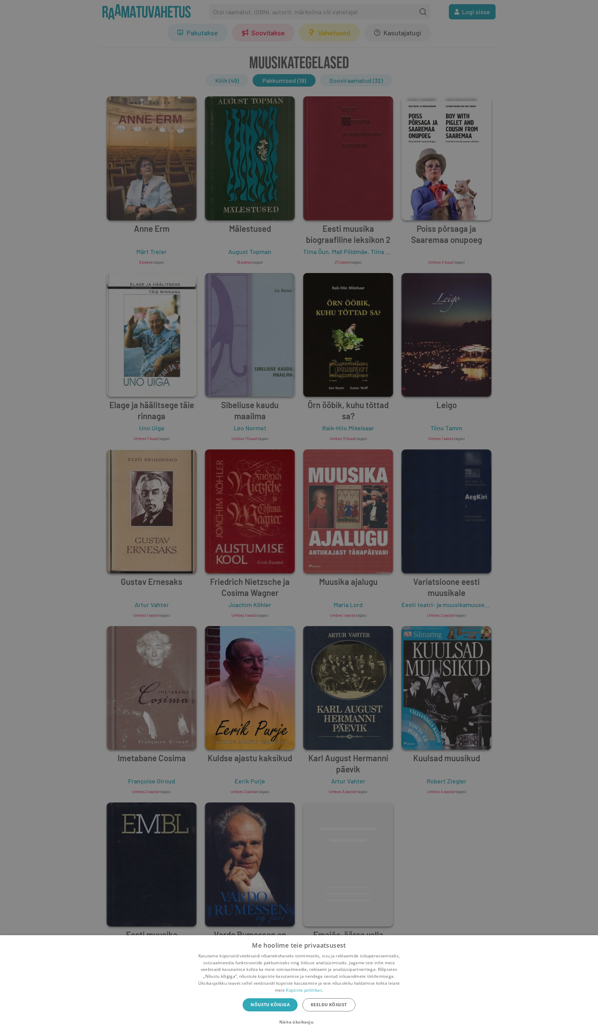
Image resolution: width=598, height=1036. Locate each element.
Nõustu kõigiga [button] (270, 1005)
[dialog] (299, 985)
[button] (299, 1022)
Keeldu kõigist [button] (329, 1005)
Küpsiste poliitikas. (304, 990)
